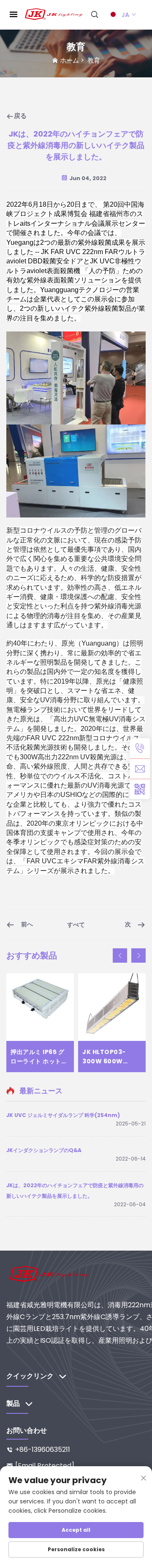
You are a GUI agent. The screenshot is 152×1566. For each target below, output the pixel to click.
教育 (93, 60)
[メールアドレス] (140, 768)
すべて (76, 924)
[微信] (140, 789)
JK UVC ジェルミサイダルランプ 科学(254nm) (63, 1115)
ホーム (69, 60)
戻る (20, 115)
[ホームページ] (54, 14)
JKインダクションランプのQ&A (43, 1150)
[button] (120, 955)
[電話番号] (140, 748)
